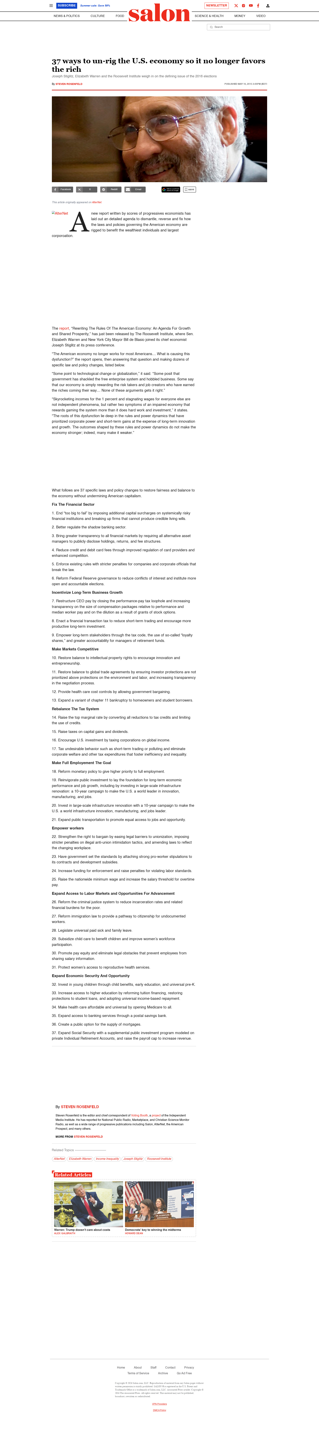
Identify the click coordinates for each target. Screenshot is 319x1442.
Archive (163, 1373)
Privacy (189, 1367)
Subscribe (67, 5)
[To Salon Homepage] (159, 12)
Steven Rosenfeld (69, 84)
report (64, 329)
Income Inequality (107, 1159)
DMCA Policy (159, 1410)
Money (239, 16)
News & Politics (67, 16)
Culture (98, 16)
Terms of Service (138, 1373)
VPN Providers (159, 1404)
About (138, 1367)
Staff (153, 1367)
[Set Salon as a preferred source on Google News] (171, 190)
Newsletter (216, 5)
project (156, 1115)
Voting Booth (139, 1115)
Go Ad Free (184, 1373)
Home (121, 1367)
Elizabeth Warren (80, 1159)
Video (260, 16)
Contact (170, 1367)
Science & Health (209, 16)
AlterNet (96, 202)
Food (120, 16)
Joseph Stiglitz (133, 1159)
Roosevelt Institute (159, 1159)
